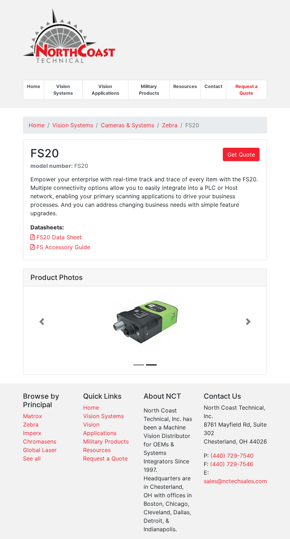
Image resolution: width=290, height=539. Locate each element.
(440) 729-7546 (231, 464)
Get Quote (241, 154)
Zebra (170, 125)
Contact (213, 86)
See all (32, 458)
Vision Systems (63, 90)
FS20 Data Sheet (58, 237)
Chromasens (39, 441)
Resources (185, 86)
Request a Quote (246, 90)
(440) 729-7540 (232, 455)
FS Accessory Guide (62, 247)
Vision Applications (105, 90)
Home (33, 86)
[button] (41, 321)
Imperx (32, 433)
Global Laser (40, 449)
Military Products (149, 90)
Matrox (32, 416)
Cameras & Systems (127, 125)
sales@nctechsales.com (235, 481)
